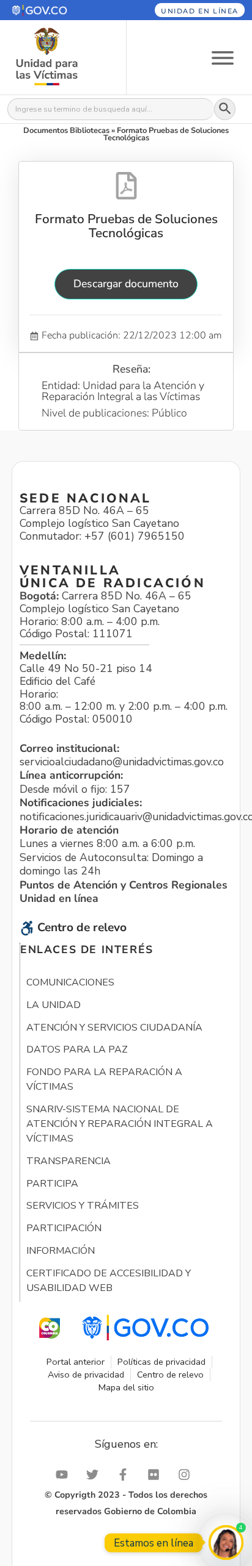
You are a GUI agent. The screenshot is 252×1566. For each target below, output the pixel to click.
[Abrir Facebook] (126, 1474)
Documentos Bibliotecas (66, 130)
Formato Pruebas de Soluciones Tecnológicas (126, 225)
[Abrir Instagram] (187, 1474)
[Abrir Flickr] (156, 1474)
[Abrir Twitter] (95, 1474)
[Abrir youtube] (65, 1474)
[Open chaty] (226, 1542)
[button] (54, 10)
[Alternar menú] (223, 57)
